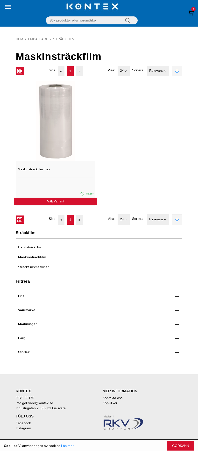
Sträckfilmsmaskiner (33, 267)
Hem (19, 39)
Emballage (38, 39)
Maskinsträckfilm (32, 257)
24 (122, 70)
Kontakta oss (112, 398)
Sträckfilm (64, 39)
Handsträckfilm (29, 247)
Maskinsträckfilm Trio (34, 169)
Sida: (53, 70)
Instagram (23, 428)
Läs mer (67, 446)
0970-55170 (25, 398)
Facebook (23, 423)
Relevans (156, 70)
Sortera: (138, 70)
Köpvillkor (110, 403)
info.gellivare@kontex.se (34, 403)
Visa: (111, 70)
